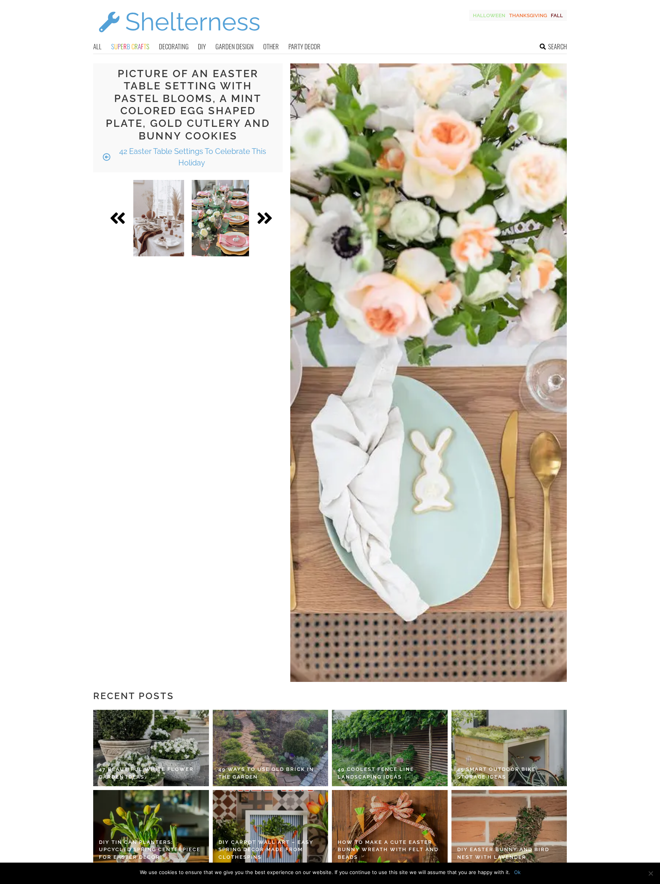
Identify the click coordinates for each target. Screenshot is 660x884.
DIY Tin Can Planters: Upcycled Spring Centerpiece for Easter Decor (150, 849)
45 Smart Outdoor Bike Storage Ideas (496, 773)
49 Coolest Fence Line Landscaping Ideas (376, 773)
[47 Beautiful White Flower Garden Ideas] (151, 748)
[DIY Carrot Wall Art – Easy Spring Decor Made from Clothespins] (270, 828)
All (97, 46)
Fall (557, 15)
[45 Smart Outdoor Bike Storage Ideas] (509, 748)
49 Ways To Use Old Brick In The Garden (266, 773)
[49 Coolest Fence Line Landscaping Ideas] (390, 748)
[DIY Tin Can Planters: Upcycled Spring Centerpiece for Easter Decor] (151, 828)
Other (271, 46)
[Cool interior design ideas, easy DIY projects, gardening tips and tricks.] (179, 36)
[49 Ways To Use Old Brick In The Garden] (270, 748)
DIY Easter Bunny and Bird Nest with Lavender (503, 853)
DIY (202, 46)
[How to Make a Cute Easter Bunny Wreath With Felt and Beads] (390, 828)
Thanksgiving (528, 15)
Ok (517, 872)
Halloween (489, 15)
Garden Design (234, 46)
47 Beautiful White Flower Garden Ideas (146, 773)
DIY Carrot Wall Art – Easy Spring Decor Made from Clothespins (266, 849)
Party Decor (304, 46)
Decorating (174, 46)
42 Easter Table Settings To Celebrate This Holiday (191, 157)
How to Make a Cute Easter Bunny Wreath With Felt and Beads (388, 849)
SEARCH (557, 46)
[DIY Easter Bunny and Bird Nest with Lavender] (509, 828)
